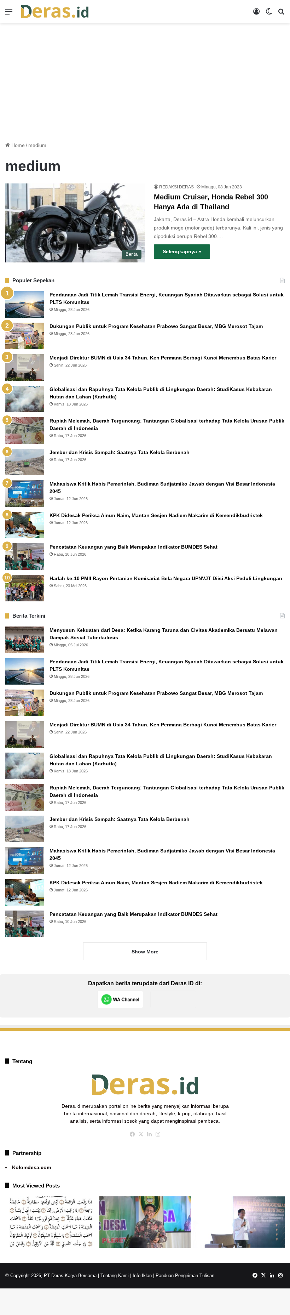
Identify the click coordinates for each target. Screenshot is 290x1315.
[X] (141, 1134)
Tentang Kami (114, 1275)
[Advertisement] (145, 79)
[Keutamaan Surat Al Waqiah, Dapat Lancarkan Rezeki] (51, 1222)
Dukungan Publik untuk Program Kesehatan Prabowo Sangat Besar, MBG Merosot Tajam (157, 326)
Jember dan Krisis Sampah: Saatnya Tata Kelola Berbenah (120, 452)
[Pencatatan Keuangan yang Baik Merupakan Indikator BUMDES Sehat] (24, 556)
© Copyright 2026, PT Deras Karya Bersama (51, 1275)
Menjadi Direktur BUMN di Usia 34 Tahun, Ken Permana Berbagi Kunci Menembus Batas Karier (163, 358)
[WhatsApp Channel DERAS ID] (120, 999)
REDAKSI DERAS (176, 187)
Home (17, 145)
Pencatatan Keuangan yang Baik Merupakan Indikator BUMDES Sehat (134, 547)
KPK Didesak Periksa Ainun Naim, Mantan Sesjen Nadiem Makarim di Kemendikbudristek (156, 515)
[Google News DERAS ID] (173, 999)
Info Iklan (142, 1275)
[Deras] (54, 11)
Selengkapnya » (182, 251)
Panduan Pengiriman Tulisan (185, 1275)
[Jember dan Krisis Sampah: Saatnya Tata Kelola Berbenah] (24, 462)
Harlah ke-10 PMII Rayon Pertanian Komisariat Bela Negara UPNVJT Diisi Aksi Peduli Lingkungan (166, 578)
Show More (145, 951)
